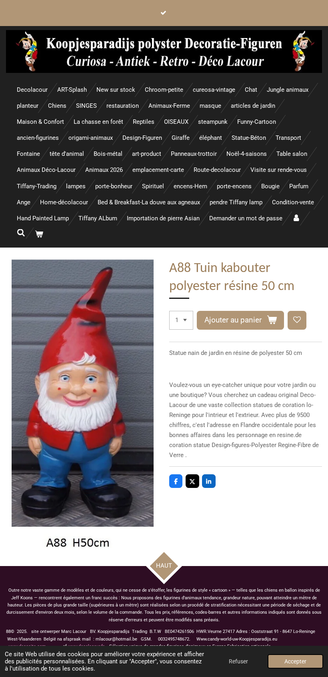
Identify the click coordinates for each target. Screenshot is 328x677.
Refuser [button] (238, 661)
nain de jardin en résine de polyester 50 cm (245, 353)
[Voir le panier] (39, 235)
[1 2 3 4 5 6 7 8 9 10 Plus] (181, 320)
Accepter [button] (295, 661)
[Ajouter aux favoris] (297, 320)
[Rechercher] (21, 233)
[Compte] (296, 219)
